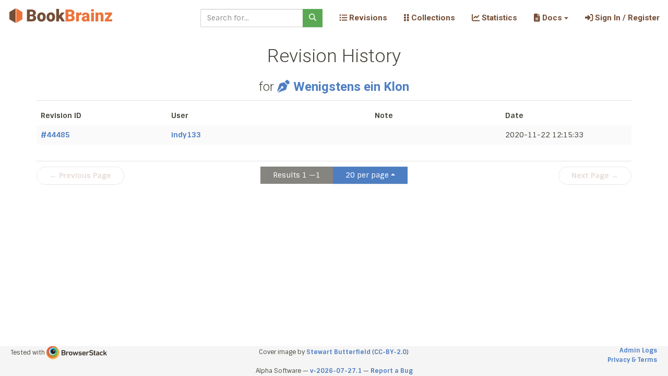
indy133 (186, 134)
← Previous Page (80, 175)
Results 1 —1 (296, 175)
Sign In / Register (626, 17)
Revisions (367, 17)
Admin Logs (638, 350)
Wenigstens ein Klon (351, 86)
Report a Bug (392, 371)
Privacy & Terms (632, 360)
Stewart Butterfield (338, 352)
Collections (432, 17)
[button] (551, 17)
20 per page (367, 175)
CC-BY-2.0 (390, 352)
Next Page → (594, 175)
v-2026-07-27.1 (336, 371)
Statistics (498, 17)
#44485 (55, 134)
